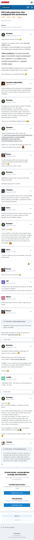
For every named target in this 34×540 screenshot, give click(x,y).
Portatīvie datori (17, 27)
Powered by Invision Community (17, 537)
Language (17, 533)
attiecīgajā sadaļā (13, 334)
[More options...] (31, 34)
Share (17, 516)
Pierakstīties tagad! (17, 505)
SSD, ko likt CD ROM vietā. (18, 359)
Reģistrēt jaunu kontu (17, 493)
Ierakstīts (13, 35)
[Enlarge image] (20, 39)
